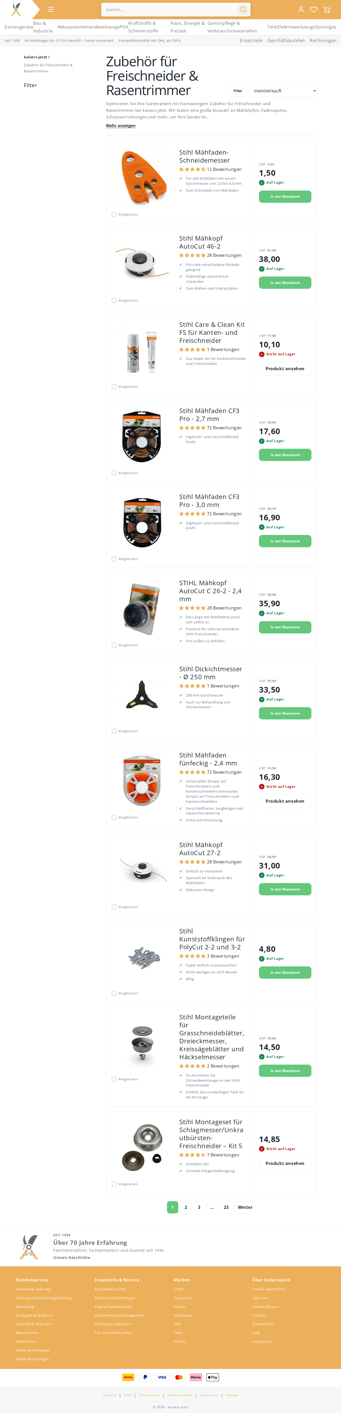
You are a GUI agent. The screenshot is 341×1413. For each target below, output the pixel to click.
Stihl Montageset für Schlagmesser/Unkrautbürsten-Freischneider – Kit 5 (211, 1133)
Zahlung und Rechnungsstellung (43, 1297)
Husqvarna (183, 1297)
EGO (177, 1323)
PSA (124, 27)
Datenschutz (263, 1323)
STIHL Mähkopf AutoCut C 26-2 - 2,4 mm (210, 590)
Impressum (262, 1341)
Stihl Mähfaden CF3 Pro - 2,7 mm (209, 414)
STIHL (179, 1289)
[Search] (243, 9)
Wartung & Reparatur (113, 1323)
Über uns (260, 1297)
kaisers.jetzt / (37, 57)
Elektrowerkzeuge (297, 27)
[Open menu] (50, 9)
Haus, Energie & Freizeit (187, 27)
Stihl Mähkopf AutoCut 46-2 (201, 242)
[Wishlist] (314, 9)
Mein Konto (26, 1341)
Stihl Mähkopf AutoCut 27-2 (201, 848)
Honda (179, 1306)
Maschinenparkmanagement (119, 1315)
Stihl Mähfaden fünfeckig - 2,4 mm (208, 759)
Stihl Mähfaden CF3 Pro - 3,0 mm (209, 500)
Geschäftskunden (286, 40)
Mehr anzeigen (121, 125)
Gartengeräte (18, 27)
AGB (256, 1332)
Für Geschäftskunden (113, 1332)
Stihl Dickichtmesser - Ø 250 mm (210, 672)
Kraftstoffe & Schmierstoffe (143, 27)
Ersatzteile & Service (117, 1279)
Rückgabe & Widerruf (34, 1315)
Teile (272, 27)
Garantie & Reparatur (34, 1323)
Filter (238, 91)
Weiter (245, 1207)
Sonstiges (326, 27)
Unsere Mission (266, 1306)
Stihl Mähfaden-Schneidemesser (204, 156)
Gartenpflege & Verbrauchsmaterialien (232, 27)
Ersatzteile (251, 40)
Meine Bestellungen (33, 1350)
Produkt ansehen (285, 369)
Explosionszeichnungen (115, 1297)
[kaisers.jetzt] (16, 9)
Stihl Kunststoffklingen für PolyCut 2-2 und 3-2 (212, 938)
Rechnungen (323, 40)
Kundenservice (32, 1279)
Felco (178, 1332)
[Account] (301, 9)
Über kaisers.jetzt (272, 1279)
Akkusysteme (71, 27)
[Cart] (326, 9)
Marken (182, 1279)
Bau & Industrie (43, 27)
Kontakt (259, 1315)
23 (226, 1207)
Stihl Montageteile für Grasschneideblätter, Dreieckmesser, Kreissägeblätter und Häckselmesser (211, 1036)
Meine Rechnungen (32, 1359)
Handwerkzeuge (103, 27)
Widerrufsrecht (179, 1395)
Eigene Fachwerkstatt (113, 1306)
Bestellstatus (27, 1332)
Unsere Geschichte (71, 1257)
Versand (109, 1395)
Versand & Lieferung (33, 1289)
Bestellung (25, 1306)
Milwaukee (183, 1315)
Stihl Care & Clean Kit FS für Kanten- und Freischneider (212, 332)
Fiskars (180, 1341)
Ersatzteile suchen (110, 1289)
